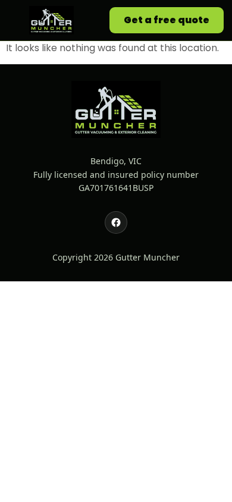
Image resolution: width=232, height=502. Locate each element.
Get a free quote (166, 20)
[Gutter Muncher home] (51, 20)
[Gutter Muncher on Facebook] (116, 222)
